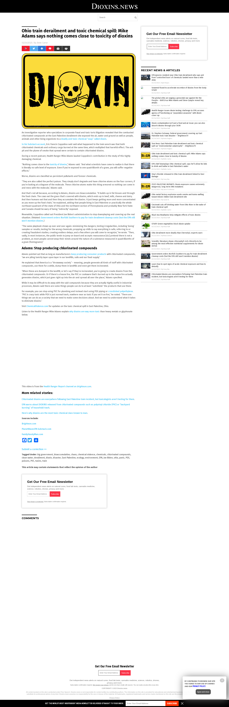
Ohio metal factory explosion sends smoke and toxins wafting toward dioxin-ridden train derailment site (178, 195)
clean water (27, 457)
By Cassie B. (165, 200)
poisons (25, 461)
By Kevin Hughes (166, 138)
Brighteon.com (29, 423)
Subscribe (172, 703)
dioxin (49, 457)
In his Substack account (33, 144)
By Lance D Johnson (167, 189)
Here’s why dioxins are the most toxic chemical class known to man (54, 413)
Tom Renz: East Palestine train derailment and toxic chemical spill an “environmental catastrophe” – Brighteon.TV (177, 144)
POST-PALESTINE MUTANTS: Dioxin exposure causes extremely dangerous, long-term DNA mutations (178, 185)
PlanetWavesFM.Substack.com (36, 429)
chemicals (101, 454)
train (44, 461)
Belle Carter (42, 43)
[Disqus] (79, 555)
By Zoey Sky (165, 179)
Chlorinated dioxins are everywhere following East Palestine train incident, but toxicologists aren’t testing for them (78, 399)
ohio (116, 457)
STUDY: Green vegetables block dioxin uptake (171, 224)
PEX (127, 457)
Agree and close (203, 692)
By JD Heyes (165, 83)
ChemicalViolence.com (37, 306)
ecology (80, 457)
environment (91, 457)
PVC (32, 461)
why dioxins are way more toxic (84, 311)
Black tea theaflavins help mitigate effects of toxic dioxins (176, 215)
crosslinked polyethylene (120, 291)
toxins (38, 461)
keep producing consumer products (88, 254)
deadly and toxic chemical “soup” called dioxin (83, 139)
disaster (57, 457)
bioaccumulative (62, 454)
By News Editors (166, 236)
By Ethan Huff (165, 93)
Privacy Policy (114, 698)
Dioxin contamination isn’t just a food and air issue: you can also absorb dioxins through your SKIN (178, 124)
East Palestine (69, 457)
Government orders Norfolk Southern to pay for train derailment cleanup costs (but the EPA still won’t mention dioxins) (179, 255)
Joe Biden (108, 457)
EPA (100, 457)
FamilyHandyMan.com (32, 434)
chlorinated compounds (119, 454)
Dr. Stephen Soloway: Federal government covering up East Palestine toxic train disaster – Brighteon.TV (177, 134)
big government (45, 454)
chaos (74, 454)
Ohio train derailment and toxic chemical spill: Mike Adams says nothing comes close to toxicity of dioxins (178, 155)
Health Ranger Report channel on (67, 386)
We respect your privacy (101, 685)
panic (122, 457)
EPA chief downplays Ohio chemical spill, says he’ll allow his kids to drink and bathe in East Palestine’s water (179, 165)
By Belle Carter (166, 159)
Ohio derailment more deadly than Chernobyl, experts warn (177, 233)
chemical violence (86, 454)
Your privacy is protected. (35, 501)
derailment (39, 457)
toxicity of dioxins (58, 164)
